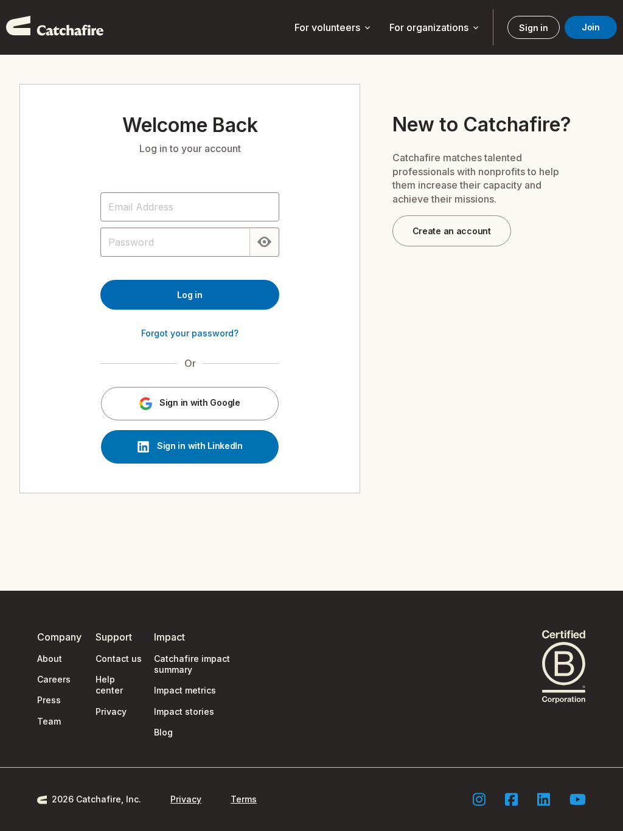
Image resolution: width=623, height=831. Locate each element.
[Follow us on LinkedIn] (543, 799)
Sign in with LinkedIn (199, 446)
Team (49, 721)
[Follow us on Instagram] (479, 799)
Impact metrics (185, 690)
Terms (244, 799)
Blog (163, 732)
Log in (189, 295)
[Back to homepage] (54, 27)
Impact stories (184, 711)
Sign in (533, 28)
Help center (109, 684)
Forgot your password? (189, 333)
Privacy (111, 711)
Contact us (119, 658)
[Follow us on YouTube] (577, 799)
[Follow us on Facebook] (511, 799)
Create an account (451, 231)
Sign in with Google (198, 403)
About (49, 658)
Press (49, 700)
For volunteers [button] (333, 28)
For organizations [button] (435, 28)
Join (591, 27)
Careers (54, 679)
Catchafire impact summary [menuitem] (192, 664)
